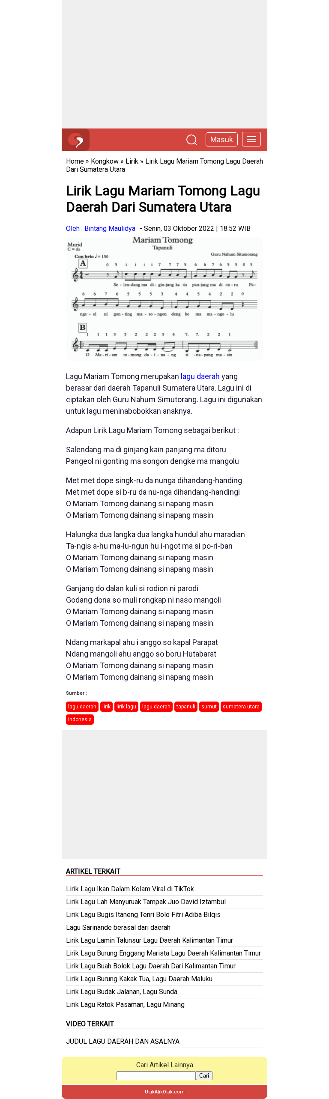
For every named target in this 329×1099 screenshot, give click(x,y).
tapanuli (185, 707)
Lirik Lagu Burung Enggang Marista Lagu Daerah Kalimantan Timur (163, 953)
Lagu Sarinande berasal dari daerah (118, 927)
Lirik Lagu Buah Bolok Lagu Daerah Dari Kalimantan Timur (151, 966)
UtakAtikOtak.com (165, 1092)
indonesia (80, 720)
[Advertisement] (164, 64)
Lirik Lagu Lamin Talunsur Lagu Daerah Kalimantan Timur (149, 940)
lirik (106, 707)
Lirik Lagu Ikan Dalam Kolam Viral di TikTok (130, 889)
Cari (204, 1075)
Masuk (221, 139)
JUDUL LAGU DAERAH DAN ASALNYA (122, 1041)
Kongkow (105, 161)
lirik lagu (126, 707)
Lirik (132, 161)
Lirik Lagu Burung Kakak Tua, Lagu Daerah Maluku (139, 979)
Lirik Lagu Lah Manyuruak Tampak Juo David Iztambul (146, 902)
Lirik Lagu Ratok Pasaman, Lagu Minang (125, 1004)
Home (75, 161)
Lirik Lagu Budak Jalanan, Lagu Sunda (121, 992)
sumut (209, 707)
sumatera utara (241, 707)
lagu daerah (200, 376)
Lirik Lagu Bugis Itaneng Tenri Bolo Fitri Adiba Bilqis (143, 915)
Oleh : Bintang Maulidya (100, 228)
